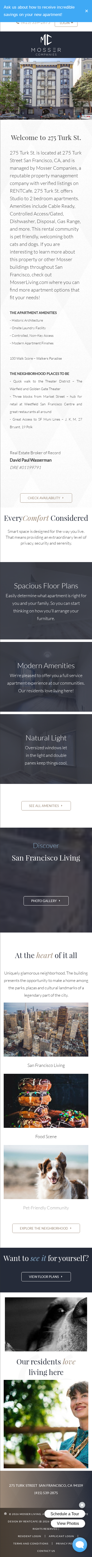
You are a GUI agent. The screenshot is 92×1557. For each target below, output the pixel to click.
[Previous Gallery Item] (7, 85)
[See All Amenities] (46, 805)
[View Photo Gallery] (46, 901)
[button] (86, 11)
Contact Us (46, 1550)
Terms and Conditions (30, 1543)
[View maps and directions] (46, 1228)
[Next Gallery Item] (85, 85)
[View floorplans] (46, 498)
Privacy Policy (67, 1543)
